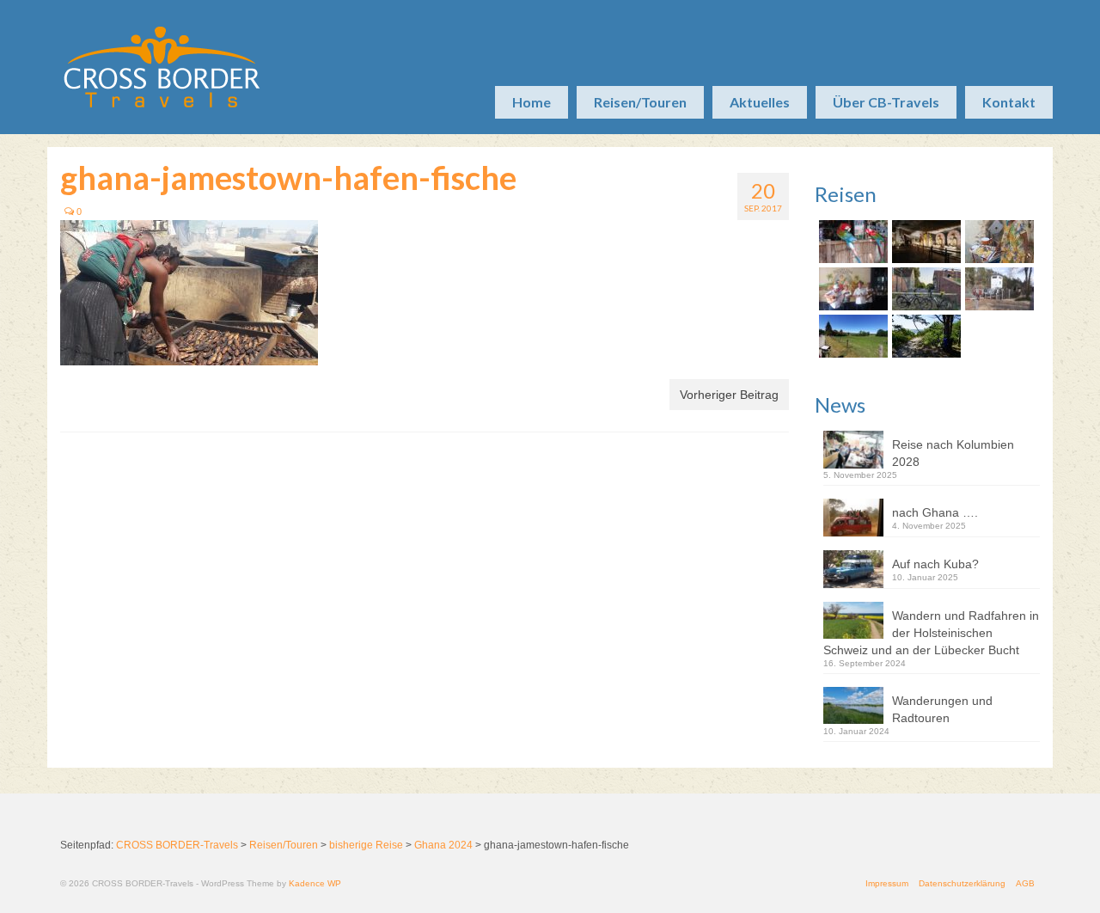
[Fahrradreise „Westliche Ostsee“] (924, 336)
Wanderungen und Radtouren (942, 709)
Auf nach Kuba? (935, 564)
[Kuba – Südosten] (851, 288)
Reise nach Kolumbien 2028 (953, 453)
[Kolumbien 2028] (851, 241)
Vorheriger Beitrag (729, 394)
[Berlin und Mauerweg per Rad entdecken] (997, 288)
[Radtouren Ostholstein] (851, 336)
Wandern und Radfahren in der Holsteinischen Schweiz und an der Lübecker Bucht (931, 633)
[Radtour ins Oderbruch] (924, 288)
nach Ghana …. (935, 512)
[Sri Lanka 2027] (924, 241)
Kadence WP (315, 883)
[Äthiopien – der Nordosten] (997, 241)
